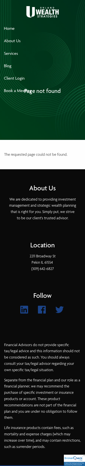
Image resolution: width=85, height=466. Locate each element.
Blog (7, 65)
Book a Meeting (17, 90)
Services (11, 53)
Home (9, 28)
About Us (12, 40)
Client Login (14, 78)
